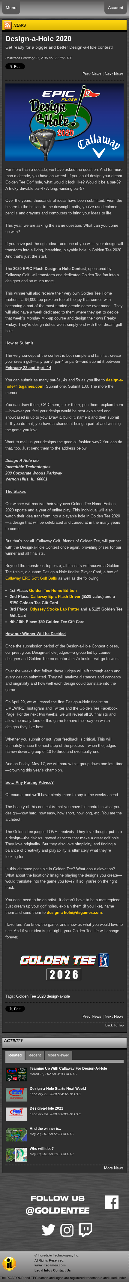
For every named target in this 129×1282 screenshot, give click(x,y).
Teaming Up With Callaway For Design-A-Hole (68, 1068)
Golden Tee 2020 (31, 996)
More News (114, 1168)
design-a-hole (58, 996)
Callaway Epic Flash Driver (55, 596)
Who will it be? (42, 1149)
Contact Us (62, 1270)
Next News (114, 74)
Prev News (91, 74)
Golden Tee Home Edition (53, 590)
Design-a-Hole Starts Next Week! (58, 1089)
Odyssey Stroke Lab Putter (54, 609)
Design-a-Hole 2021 (46, 1108)
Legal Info (42, 1270)
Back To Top (114, 1025)
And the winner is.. (45, 1128)
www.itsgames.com (50, 1265)
